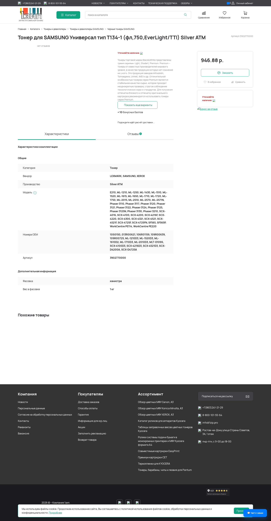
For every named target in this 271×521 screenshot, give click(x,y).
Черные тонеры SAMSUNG (120, 29)
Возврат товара (87, 439)
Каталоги (35, 29)
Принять (241, 511)
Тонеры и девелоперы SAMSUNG (87, 29)
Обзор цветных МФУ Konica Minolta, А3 (160, 408)
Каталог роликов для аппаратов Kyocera (161, 421)
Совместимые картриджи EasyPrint (158, 451)
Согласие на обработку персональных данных (45, 414)
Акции (81, 427)
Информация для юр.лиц (92, 421)
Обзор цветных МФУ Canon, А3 (156, 402)
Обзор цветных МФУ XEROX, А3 (156, 414)
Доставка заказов (88, 402)
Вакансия (23, 433)
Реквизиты (24, 427)
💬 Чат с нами (255, 513)
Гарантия (83, 414)
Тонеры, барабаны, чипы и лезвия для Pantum (165, 470)
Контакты (23, 421)
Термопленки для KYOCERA (154, 463)
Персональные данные (31, 408)
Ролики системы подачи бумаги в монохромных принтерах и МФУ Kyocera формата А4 (161, 441)
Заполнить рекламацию (92, 433)
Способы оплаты (88, 408)
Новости (23, 402)
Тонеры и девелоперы (55, 29)
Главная (22, 29)
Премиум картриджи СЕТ (152, 457)
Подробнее (55, 512)
